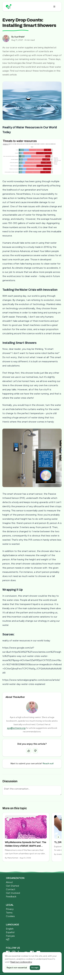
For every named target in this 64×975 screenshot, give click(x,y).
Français (10, 935)
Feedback (11, 896)
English (10, 928)
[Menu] (54, 6)
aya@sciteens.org (16, 728)
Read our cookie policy (21, 962)
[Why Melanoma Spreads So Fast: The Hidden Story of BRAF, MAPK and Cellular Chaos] (26, 837)
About (9, 882)
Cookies (10, 916)
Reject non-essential (17, 967)
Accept (35, 967)
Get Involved (13, 893)
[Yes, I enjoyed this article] (28, 750)
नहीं (7, 939)
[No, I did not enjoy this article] (35, 750)
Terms (9, 912)
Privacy (10, 909)
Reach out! (48, 763)
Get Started (12, 885)
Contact (10, 889)
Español (10, 932)
